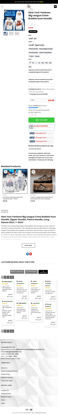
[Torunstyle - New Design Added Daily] (29, 6)
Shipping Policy (6, 394)
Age (30, 35)
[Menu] (2, 7)
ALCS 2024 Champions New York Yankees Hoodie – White (12, 198)
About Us (4, 368)
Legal (3, 403)
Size (30, 59)
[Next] (22, 20)
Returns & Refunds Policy (9, 371)
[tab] (4, 212)
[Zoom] (5, 28)
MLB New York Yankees (35, 148)
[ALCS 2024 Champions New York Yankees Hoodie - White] (15, 181)
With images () (18, 271)
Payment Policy (6, 397)
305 (11, 277)
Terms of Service (7, 377)
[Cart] (55, 6)
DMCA (3, 400)
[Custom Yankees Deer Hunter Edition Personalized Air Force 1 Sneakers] (43, 181)
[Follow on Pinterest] (30, 253)
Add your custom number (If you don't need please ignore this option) (40, 81)
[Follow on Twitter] (27, 253)
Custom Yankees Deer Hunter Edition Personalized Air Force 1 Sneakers (42, 198)
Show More (28, 245)
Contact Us (5, 390)
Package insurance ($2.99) (39, 94)
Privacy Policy (5, 374)
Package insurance (34, 89)
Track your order (6, 381)
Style (30, 42)
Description (4, 212)
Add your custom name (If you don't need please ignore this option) (40, 71)
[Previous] (6, 20)
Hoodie (30, 10)
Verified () (32, 271)
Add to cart (41, 120)
